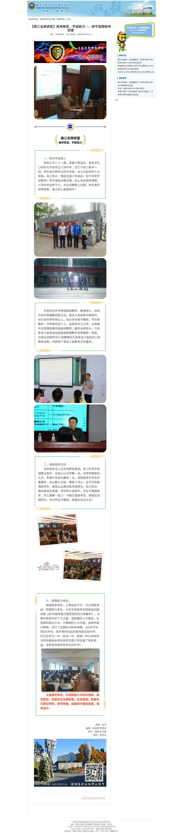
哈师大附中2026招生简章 (128, 69)
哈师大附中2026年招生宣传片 (130, 63)
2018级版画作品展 (125, 85)
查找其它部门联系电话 (104, 829)
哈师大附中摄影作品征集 (128, 95)
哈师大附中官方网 (47, 19)
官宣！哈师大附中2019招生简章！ (132, 88)
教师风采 (61, 19)
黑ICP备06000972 (103, 822)
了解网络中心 (113, 831)
